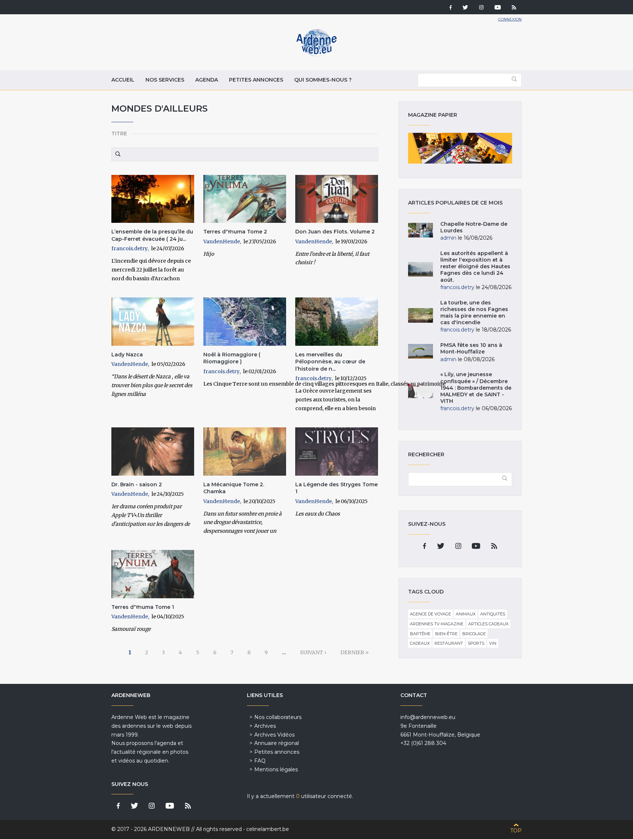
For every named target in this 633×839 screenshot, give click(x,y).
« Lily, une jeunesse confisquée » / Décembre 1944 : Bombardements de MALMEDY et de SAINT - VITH (475, 387)
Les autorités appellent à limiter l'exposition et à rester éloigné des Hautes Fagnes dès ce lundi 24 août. (475, 266)
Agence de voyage (430, 614)
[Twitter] (465, 8)
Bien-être (446, 633)
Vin (492, 643)
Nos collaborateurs (277, 717)
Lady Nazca (127, 354)
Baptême (420, 633)
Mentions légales (276, 769)
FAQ (260, 760)
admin (448, 238)
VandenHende (221, 241)
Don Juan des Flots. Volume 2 (335, 231)
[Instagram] (481, 8)
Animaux (465, 614)
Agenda (206, 79)
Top (516, 830)
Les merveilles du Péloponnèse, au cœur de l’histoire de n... (330, 361)
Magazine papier (460, 148)
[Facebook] (450, 8)
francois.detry (129, 248)
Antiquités (492, 614)
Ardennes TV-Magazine (436, 623)
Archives (265, 726)
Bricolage (474, 633)
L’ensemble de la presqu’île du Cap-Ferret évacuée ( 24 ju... (152, 235)
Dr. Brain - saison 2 (136, 484)
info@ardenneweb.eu (427, 717)
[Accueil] (316, 55)
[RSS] (514, 8)
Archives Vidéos (274, 734)
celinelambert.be (267, 829)
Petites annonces (256, 79)
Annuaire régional (276, 743)
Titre (119, 133)
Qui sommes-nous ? (323, 79)
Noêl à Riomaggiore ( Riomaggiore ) (231, 358)
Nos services (164, 79)
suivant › (313, 652)
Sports (476, 643)
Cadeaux (420, 643)
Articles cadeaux (488, 623)
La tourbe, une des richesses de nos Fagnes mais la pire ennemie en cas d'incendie (474, 312)
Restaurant (448, 643)
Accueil (122, 79)
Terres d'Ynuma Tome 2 (235, 231)
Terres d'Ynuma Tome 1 (142, 607)
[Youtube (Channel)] (497, 8)
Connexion (510, 19)
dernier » (354, 652)
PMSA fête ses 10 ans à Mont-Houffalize (471, 348)
